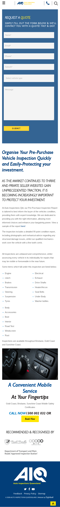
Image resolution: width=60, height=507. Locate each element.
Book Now (30, 418)
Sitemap (41, 493)
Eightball (49, 497)
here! (23, 226)
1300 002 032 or (38, 413)
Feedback (17, 493)
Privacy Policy (30, 493)
